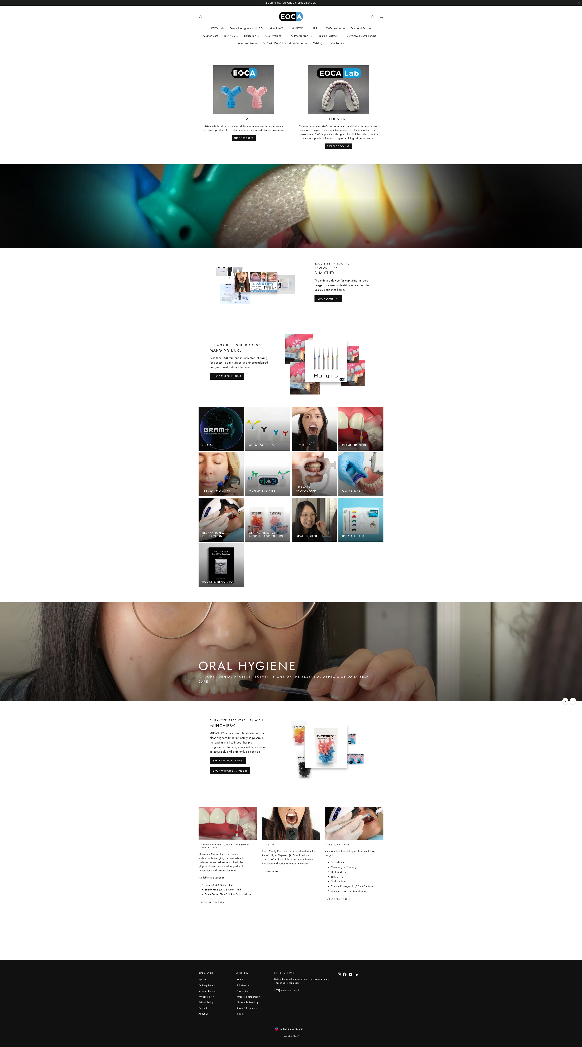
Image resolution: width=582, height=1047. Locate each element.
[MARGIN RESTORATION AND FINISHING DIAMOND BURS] (228, 823)
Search (202, 979)
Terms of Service (207, 991)
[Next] (573, 701)
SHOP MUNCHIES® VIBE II (230, 770)
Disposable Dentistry (247, 1002)
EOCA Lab (217, 28)
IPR (315, 28)
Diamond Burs (360, 28)
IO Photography (300, 36)
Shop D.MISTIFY (328, 298)
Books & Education (246, 1008)
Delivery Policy (207, 985)
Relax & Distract (328, 36)
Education (250, 36)
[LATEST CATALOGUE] (354, 823)
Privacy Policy (206, 996)
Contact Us (204, 1008)
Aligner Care (210, 36)
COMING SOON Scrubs (362, 36)
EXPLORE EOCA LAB (338, 146)
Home (239, 979)
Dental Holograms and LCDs (247, 28)
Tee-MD (240, 1013)
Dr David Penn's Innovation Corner (283, 43)
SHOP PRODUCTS (243, 138)
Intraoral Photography (248, 996)
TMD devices (334, 28)
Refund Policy (206, 1002)
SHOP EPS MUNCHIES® (343, 688)
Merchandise (246, 43)
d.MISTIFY (298, 28)
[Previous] (565, 701)
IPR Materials (243, 985)
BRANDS (230, 36)
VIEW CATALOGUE (337, 898)
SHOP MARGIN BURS (212, 902)
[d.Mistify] (291, 823)
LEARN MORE (271, 871)
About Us (203, 1013)
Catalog (318, 43)
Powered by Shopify (291, 1036)
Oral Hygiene (273, 36)
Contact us (337, 43)
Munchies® (277, 28)
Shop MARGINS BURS (227, 376)
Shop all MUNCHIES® (228, 760)
